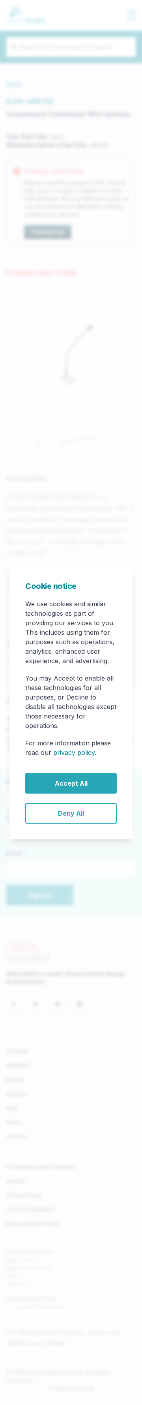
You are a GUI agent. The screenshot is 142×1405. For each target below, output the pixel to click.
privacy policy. (74, 752)
